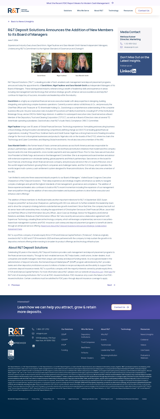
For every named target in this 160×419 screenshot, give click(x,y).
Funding (64, 350)
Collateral (144, 339)
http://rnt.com (97, 271)
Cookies (144, 399)
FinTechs (84, 352)
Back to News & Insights (22, 21)
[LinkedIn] (44, 345)
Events (104, 339)
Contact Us (143, 10)
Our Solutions (67, 329)
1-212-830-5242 (130, 43)
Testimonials (106, 345)
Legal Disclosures (73, 399)
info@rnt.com (41, 333)
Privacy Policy (36, 399)
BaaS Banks (85, 347)
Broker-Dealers (87, 358)
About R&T (105, 329)
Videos (143, 345)
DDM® (63, 334)
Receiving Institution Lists (89, 399)
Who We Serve (87, 329)
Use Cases (145, 350)
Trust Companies (88, 342)
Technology (126, 329)
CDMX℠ (64, 339)
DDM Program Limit (107, 399)
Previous (16, 285)
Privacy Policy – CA (48, 399)
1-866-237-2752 (42, 329)
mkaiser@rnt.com (131, 47)
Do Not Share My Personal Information (127, 399)
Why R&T (104, 334)
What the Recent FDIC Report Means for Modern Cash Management (78, 3)
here (110, 271)
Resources (145, 329)
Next (109, 285)
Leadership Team (108, 350)
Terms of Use (61, 399)
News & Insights (147, 334)
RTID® (63, 345)
